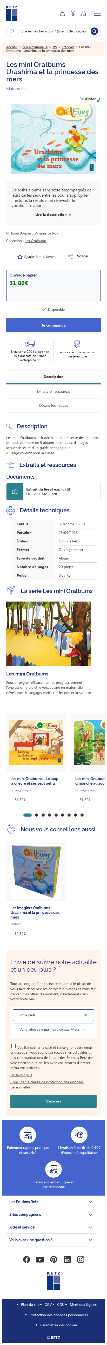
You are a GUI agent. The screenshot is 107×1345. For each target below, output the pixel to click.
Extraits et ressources (53, 391)
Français (68, 47)
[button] (53, 139)
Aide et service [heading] (22, 1227)
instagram (80, 1260)
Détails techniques (53, 405)
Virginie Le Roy (46, 233)
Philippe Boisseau (20, 233)
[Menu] (97, 13)
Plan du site (30, 1304)
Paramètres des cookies (58, 1324)
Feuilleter (87, 99)
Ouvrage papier (23, 275)
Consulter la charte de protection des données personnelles (47, 1084)
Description (53, 376)
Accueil (11, 47)
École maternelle (35, 47)
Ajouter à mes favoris (40, 257)
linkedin (67, 1260)
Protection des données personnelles (59, 1314)
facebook (26, 1260)
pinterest (53, 1260)
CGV (48, 1304)
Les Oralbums (35, 240)
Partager (82, 256)
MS (54, 47)
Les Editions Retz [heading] (23, 1202)
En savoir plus (21, 1074)
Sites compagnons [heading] (25, 1214)
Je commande (54, 325)
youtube (40, 1260)
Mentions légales (83, 1304)
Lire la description (50, 214)
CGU (61, 1304)
